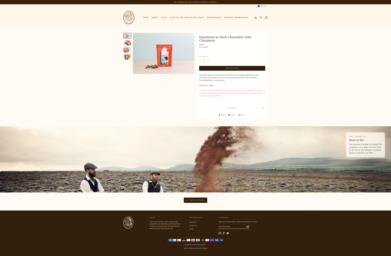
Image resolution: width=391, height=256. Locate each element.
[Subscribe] (248, 226)
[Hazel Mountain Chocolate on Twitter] (228, 233)
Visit (164, 17)
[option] (195, 2)
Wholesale (192, 222)
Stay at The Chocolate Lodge (187, 17)
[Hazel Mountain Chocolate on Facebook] (224, 233)
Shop (146, 17)
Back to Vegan (196, 200)
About (155, 17)
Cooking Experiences (236, 17)
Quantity (204, 56)
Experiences (214, 17)
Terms (191, 229)
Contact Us (193, 225)
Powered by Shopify (201, 248)
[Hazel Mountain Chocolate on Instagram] (220, 233)
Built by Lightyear (189, 248)
